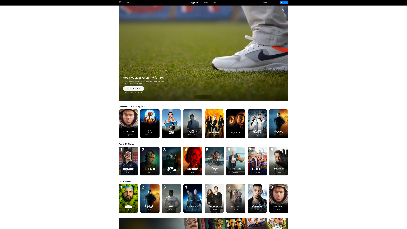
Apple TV (195, 3)
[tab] (196, 97)
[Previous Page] (116, 123)
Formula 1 (205, 3)
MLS (214, 3)
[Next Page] (290, 123)
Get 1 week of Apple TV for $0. (203, 53)
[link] (127, 144)
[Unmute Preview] (282, 9)
